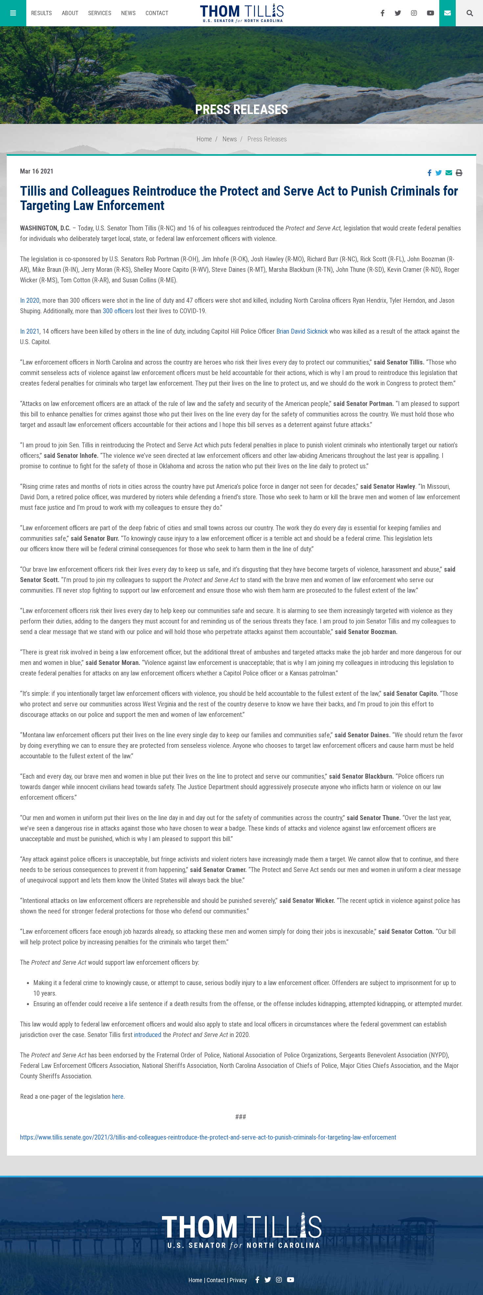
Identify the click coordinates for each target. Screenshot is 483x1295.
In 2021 (29, 331)
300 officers (119, 311)
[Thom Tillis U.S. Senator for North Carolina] (242, 13)
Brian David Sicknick (303, 331)
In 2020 (29, 300)
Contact (157, 13)
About (70, 13)
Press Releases (267, 139)
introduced (147, 1035)
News (128, 13)
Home (204, 139)
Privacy (238, 1280)
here (118, 1096)
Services (99, 13)
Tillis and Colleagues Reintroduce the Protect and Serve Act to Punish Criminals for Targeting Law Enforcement (239, 198)
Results (41, 13)
